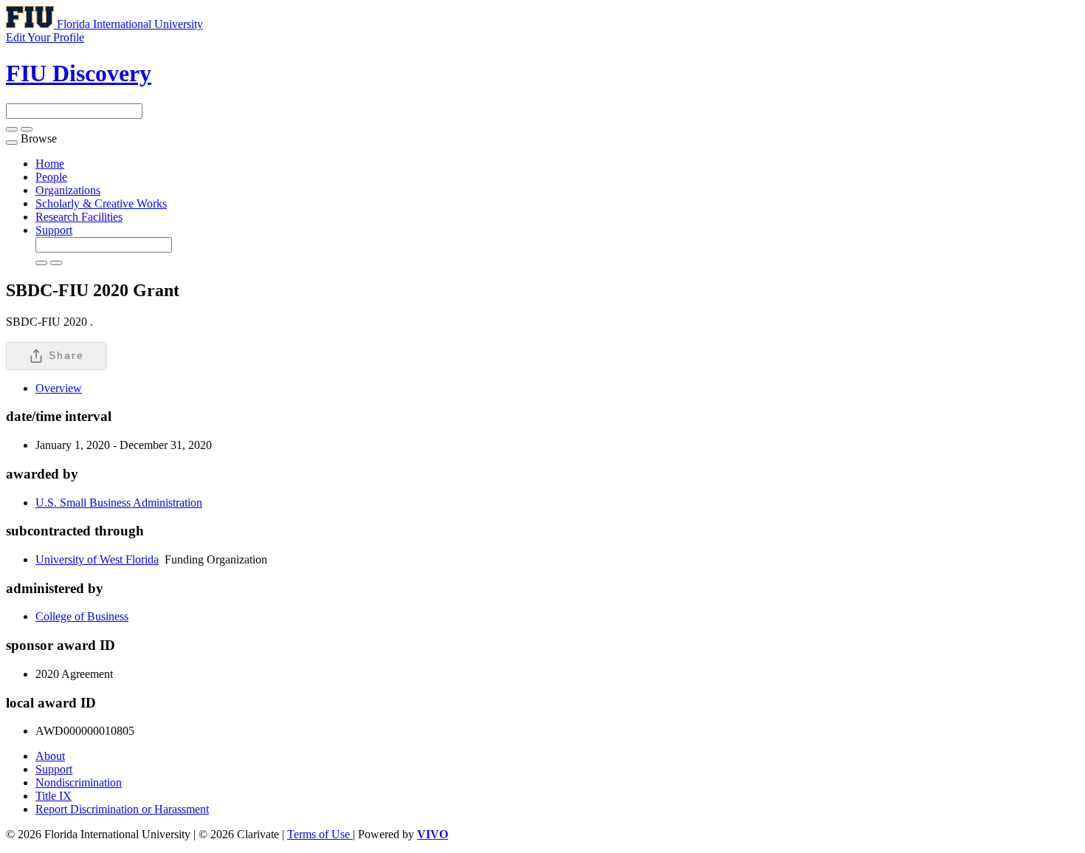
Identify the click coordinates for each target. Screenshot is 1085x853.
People (51, 177)
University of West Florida (97, 559)
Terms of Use (320, 834)
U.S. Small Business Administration (118, 502)
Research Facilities (79, 216)
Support (53, 230)
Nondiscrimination (78, 782)
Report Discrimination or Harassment (122, 809)
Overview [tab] (58, 388)
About (50, 756)
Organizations (67, 190)
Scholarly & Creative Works (101, 203)
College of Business (81, 616)
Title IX (53, 795)
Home (49, 163)
